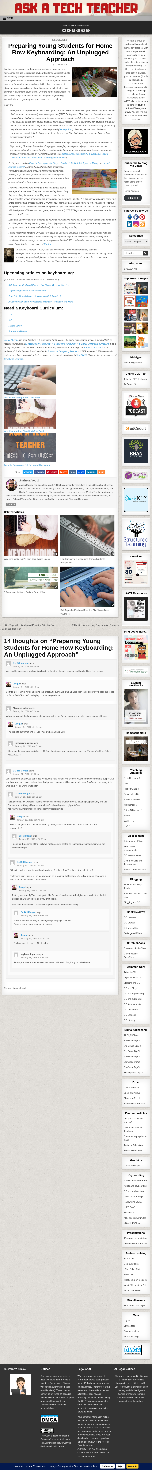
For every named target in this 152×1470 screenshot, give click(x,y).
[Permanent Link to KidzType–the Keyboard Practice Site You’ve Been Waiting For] (87, 587)
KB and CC (129, 1212)
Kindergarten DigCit (133, 1072)
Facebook (40, 472)
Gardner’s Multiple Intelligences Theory (79, 163)
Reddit (64, 472)
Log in (127, 1320)
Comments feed (131, 1331)
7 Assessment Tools (133, 841)
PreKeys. (48, 244)
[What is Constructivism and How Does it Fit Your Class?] (130, 288)
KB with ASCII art (132, 1223)
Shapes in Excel (132, 1098)
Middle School (15, 325)
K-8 (10, 314)
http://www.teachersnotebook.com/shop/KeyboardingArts (35, 809)
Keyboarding (60, 40)
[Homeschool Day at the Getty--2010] (142, 328)
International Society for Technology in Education (42, 157)
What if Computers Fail (135, 1285)
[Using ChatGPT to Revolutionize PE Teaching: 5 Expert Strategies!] (130, 302)
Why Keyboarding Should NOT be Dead (24, 431)
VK (74, 472)
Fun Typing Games (133, 362)
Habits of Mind (131, 799)
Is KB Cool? (129, 1207)
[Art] (142, 302)
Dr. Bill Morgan (20, 663)
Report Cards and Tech (135, 869)
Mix (102, 472)
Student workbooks (17, 331)
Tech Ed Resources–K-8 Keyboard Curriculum (27, 465)
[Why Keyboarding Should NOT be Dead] (30, 428)
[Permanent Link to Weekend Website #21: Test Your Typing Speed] (31, 535)
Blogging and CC (132, 902)
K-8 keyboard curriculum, (63, 344)
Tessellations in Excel (134, 1103)
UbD (126, 826)
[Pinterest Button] (73, 30)
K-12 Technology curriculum (138, 80)
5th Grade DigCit (132, 1062)
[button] (132, 603)
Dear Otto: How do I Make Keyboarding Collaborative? (34, 296)
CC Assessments (132, 855)
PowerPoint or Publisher (135, 1243)
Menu (10, 18)
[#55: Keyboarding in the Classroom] (30, 394)
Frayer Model (130, 794)
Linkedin (92, 472)
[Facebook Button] (69, 30)
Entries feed (129, 1326)
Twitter (29, 472)
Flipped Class (130, 788)
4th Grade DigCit (132, 1056)
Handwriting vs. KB (133, 1202)
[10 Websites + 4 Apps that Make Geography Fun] (130, 342)
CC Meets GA (131, 928)
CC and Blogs (130, 988)
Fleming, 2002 (66, 129)
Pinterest (53, 472)
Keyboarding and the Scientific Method (27, 290)
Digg (82, 472)
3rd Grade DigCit (132, 1051)
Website (12, 504)
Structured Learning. (14, 359)
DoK (126, 783)
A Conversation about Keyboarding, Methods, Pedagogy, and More (40, 301)
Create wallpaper (132, 1165)
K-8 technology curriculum (38, 344)
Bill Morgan (25, 835)
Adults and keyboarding (135, 1186)
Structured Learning (133, 1305)
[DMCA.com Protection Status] (133, 1354)
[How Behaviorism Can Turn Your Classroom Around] (130, 315)
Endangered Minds (133, 933)
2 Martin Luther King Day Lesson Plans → (95, 625)
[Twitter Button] (64, 30)
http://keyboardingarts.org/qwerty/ (60, 805)
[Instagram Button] (83, 30)
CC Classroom (131, 1009)
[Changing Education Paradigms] (142, 315)
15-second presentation (135, 1238)
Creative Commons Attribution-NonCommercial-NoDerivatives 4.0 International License (56, 1443)
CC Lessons (130, 917)
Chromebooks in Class (135, 948)
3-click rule (129, 1258)
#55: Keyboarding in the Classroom (22, 397)
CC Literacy (129, 922)
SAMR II (128, 821)
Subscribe (133, 198)
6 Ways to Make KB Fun (135, 1180)
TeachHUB (81, 355)
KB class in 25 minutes (135, 1218)
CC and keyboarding (134, 993)
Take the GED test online (136, 379)
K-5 (10, 320)
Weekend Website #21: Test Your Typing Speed (27, 559)
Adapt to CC (130, 972)
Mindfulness (130, 805)
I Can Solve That (132, 1269)
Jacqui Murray (11, 340)
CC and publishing (132, 999)
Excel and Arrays (132, 1093)
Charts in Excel (131, 1087)
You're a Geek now (133, 1150)
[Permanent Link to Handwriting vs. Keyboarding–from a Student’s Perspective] (87, 535)
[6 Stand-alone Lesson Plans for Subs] (142, 288)
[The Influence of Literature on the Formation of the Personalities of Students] (130, 328)
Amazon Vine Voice (93, 347)
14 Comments (60, 65)
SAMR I (128, 815)
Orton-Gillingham (132, 810)
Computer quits (131, 1264)
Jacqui (34, 480)
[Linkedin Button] (78, 30)
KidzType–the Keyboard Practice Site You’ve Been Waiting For (38, 285)
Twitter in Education (133, 1145)
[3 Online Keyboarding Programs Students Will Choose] (142, 342)
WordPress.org (131, 1336)
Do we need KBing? (133, 1196)
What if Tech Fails (132, 1290)
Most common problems (136, 1280)
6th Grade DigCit (132, 1067)
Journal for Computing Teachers (63, 351)
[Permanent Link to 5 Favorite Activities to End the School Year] (31, 578)
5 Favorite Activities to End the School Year (25, 592)
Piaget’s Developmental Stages (44, 163)
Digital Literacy (131, 778)
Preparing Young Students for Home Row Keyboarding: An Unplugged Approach (60, 52)
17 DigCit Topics (132, 1035)
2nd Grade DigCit (132, 1046)
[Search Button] (88, 30)
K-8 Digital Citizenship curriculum (93, 344)
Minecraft (128, 1274)
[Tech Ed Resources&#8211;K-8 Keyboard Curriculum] (30, 461)
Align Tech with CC (133, 977)
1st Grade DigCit (132, 1040)
